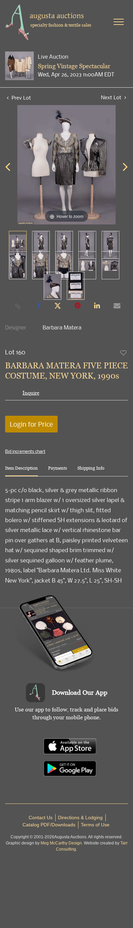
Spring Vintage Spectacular (74, 66)
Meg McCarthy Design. (62, 843)
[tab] (21, 471)
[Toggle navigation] (118, 21)
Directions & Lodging (80, 817)
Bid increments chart (25, 451)
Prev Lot (20, 97)
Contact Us (41, 817)
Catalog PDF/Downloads (49, 824)
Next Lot (112, 97)
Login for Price (31, 424)
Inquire (31, 392)
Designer (15, 327)
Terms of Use (95, 824)
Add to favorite (124, 353)
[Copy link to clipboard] (18, 306)
